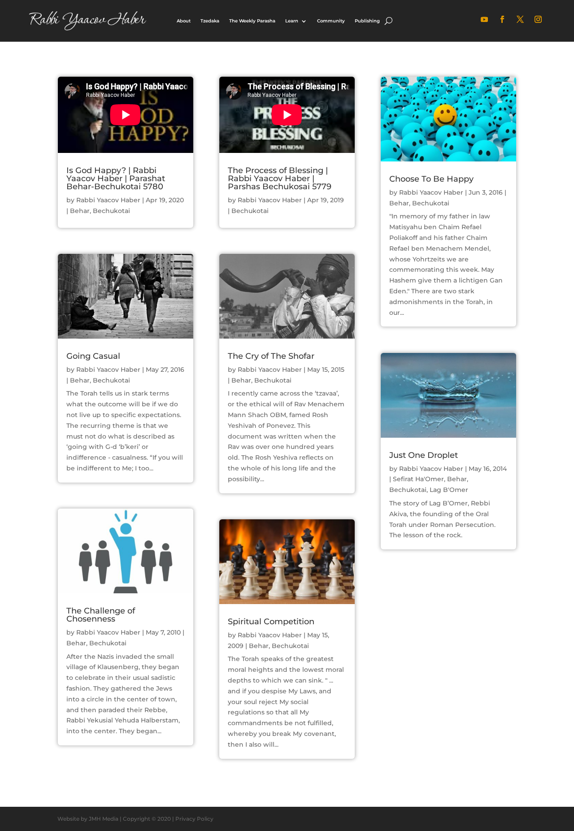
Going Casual (93, 356)
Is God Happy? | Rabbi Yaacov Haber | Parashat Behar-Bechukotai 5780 (115, 178)
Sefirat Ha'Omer (418, 479)
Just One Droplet (423, 455)
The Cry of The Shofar (271, 356)
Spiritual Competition (271, 622)
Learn (291, 21)
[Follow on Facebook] (502, 19)
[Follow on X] (520, 19)
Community (331, 21)
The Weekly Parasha (252, 21)
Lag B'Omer (449, 490)
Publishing (367, 21)
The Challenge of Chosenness (100, 615)
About (184, 21)
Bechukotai (111, 211)
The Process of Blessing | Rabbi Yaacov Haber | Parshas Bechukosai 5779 (279, 178)
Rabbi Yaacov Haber (108, 200)
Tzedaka (209, 21)
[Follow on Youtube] (484, 19)
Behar (80, 211)
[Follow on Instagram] (538, 19)
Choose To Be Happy (431, 179)
